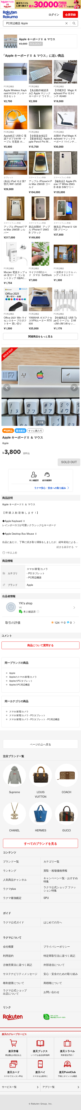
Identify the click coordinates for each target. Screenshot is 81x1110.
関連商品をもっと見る (40, 336)
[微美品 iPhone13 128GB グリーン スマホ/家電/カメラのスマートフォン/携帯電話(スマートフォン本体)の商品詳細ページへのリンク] (65, 208)
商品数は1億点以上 (13, 1053)
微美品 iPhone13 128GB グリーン (65, 228)
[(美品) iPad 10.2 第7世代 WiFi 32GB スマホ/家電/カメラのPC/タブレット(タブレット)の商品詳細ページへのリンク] (15, 163)
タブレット (8, 177)
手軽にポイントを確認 (67, 1074)
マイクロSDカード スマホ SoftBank (40, 273)
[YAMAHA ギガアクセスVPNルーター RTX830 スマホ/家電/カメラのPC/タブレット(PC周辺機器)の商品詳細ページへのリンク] (40, 299)
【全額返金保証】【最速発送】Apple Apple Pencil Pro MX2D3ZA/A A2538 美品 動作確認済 (40, 141)
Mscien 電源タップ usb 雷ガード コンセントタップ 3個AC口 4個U (15, 276)
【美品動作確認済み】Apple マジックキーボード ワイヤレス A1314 (40, 94)
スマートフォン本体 (37, 177)
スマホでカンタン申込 (13, 1074)
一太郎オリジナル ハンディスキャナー (65, 273)
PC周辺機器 (9, 86)
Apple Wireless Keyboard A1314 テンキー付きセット (15, 93)
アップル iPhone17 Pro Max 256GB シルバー (15, 229)
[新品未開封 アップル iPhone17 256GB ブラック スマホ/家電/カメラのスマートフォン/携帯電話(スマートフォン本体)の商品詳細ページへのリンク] (40, 208)
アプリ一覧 (48, 1087)
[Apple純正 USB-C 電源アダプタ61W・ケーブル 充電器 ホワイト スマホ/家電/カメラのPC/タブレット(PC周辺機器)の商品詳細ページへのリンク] (15, 117)
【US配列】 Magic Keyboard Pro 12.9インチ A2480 (65, 93)
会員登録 (70, 14)
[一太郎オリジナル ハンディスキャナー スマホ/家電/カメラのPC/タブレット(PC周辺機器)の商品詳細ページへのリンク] (65, 254)
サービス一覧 (9, 1087)
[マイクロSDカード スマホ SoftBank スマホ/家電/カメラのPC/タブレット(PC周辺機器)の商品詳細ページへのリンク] (40, 254)
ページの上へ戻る (40, 744)
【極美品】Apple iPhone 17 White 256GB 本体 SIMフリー (65, 184)
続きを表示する (65, 547)
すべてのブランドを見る (40, 843)
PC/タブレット (36, 573)
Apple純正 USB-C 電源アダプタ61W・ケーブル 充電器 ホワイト (15, 140)
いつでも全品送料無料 (40, 1053)
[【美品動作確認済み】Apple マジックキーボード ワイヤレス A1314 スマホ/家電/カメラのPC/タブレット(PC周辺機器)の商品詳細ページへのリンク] (40, 72)
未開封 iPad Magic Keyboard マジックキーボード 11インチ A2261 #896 (65, 140)
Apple (5, 443)
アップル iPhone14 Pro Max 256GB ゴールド (40, 184)
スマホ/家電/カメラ (37, 569)
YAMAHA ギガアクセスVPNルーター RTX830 (40, 320)
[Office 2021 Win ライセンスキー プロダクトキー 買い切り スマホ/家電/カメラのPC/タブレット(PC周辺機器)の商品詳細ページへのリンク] (15, 299)
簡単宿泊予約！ (67, 1053)
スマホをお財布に (40, 1074)
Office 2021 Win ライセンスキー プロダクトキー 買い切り (15, 320)
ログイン (54, 14)
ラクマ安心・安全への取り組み (50, 488)
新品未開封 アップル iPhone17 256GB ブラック (39, 229)
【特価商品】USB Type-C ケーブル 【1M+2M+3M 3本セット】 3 (65, 322)
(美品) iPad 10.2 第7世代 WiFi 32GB (15, 182)
